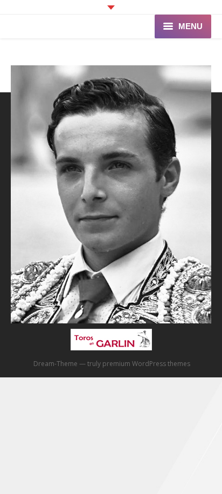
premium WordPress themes (146, 363)
